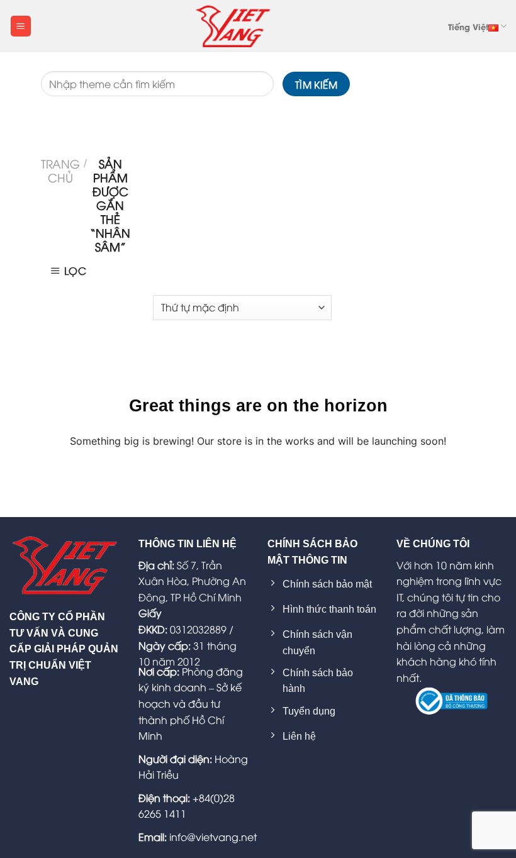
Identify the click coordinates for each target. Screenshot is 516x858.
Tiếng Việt (468, 26)
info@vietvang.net (213, 837)
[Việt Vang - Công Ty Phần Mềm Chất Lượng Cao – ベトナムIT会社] (233, 26)
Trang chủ (60, 171)
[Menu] (21, 26)
